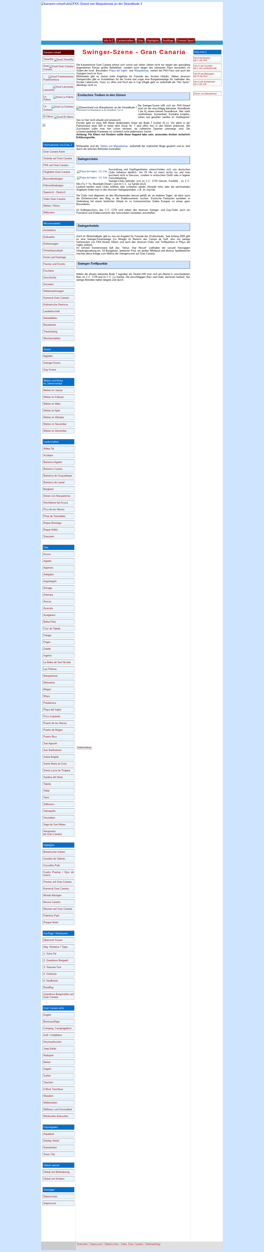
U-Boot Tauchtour (53, 1089)
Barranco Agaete (52, 462)
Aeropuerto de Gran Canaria (52, 833)
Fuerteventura (51, 79)
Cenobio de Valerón (54, 858)
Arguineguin (50, 581)
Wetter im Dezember (54, 430)
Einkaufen (49, 237)
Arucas (47, 601)
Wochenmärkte (51, 338)
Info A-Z (108, 40)
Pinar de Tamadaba (54, 516)
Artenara (48, 594)
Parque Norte (50, 922)
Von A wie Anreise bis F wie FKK (202, 59)
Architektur (49, 230)
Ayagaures (49, 615)
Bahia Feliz (49, 621)
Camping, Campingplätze (57, 1028)
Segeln (47, 1068)
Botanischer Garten (54, 851)
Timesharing (50, 331)
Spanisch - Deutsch (54, 192)
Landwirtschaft (51, 311)
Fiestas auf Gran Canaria (57, 881)
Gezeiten (48, 284)
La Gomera (47, 108)
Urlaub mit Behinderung (56, 1172)
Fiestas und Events (54, 264)
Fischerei (48, 270)
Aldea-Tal (48, 448)
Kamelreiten (50, 1147)
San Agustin (50, 743)
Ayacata (48, 608)
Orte (45, 547)
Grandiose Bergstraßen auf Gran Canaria (58, 996)
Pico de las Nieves (54, 509)
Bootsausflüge (51, 1021)
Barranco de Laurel (54, 482)
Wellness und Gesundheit (57, 1109)
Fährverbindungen (53, 185)
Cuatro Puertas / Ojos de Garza (58, 873)
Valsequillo (49, 811)
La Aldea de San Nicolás (57, 662)
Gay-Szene (49, 369)
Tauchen (48, 1082)
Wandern (48, 1095)
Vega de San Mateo (54, 824)
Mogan (47, 689)
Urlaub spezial (51, 1165)
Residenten (49, 324)
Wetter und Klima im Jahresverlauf (53, 382)
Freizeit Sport (185, 40)
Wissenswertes (51, 223)
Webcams (49, 212)
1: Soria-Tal (49, 953)
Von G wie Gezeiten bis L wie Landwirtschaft (205, 67)
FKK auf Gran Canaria (55, 165)
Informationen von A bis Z (57, 144)
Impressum (49, 1203)
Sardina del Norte (53, 777)
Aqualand (48, 1133)
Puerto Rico (50, 736)
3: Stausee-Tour (52, 967)
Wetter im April (51, 410)
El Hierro (48, 116)
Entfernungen (50, 243)
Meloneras (49, 682)
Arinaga (47, 588)
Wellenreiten (50, 1102)
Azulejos (48, 455)
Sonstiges (49, 1189)
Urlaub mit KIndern (53, 1178)
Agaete (47, 560)
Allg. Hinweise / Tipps (55, 946)
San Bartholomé (52, 750)
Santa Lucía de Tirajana (56, 770)
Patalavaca (49, 702)
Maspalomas (142, 70)
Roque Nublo (50, 529)
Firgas (46, 642)
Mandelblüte (50, 318)
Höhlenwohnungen (53, 291)
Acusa (47, 554)
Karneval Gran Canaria (56, 297)
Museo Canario (51, 902)
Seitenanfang (84, 747)
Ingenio (47, 655)
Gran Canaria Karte (54, 151)
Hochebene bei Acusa (55, 502)
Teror (46, 797)
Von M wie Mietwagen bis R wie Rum (204, 75)
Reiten (47, 1062)
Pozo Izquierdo (51, 716)
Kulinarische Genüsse (55, 304)
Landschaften (51, 441)
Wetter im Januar (53, 390)
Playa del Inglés (118, 70)
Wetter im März (52, 403)
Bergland (48, 489)
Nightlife (48, 356)
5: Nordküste (50, 980)
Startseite (82, 1244)
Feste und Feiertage (54, 257)
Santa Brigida (51, 756)
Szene (47, 349)
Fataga (47, 635)
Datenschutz (50, 1196)
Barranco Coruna (52, 468)
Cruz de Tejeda (51, 628)
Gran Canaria (47, 67)
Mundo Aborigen (52, 895)
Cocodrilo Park (51, 865)
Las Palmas (50, 669)
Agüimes (48, 567)
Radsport (48, 1055)
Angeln (47, 1014)
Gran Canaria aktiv (53, 1008)
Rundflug (48, 987)
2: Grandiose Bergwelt (55, 960)
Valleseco (48, 804)
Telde (46, 790)
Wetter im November (54, 424)
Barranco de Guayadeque (57, 475)
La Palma (47, 98)
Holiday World (51, 1140)
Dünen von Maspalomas (114, 146)
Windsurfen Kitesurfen (55, 1116)
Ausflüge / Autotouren (55, 933)
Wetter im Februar (53, 397)
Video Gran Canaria (54, 199)
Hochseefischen (52, 1041)
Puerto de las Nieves (55, 723)
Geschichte (49, 277)
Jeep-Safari (49, 1048)
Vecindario (49, 817)
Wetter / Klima (51, 205)
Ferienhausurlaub (53, 250)
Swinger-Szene (51, 362)
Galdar (47, 648)
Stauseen (48, 536)
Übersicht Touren (52, 940)
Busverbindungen (53, 178)
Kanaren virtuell (52, 52)
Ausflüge (168, 40)
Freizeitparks (50, 1127)
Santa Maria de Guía (55, 763)
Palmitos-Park (51, 915)
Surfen (47, 1075)
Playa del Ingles (52, 709)
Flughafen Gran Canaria (56, 171)
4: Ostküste (50, 973)
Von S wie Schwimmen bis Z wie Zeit (204, 83)
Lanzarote (49, 89)
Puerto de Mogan (53, 729)
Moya (46, 696)
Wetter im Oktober (53, 417)
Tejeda (47, 783)
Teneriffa (48, 59)
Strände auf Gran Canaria (57, 158)
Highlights (49, 845)
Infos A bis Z (200, 52)
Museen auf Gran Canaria (57, 908)
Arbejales (48, 574)
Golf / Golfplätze (52, 1035)
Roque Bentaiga (52, 522)
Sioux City (49, 1154)
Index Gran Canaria (132, 1244)
